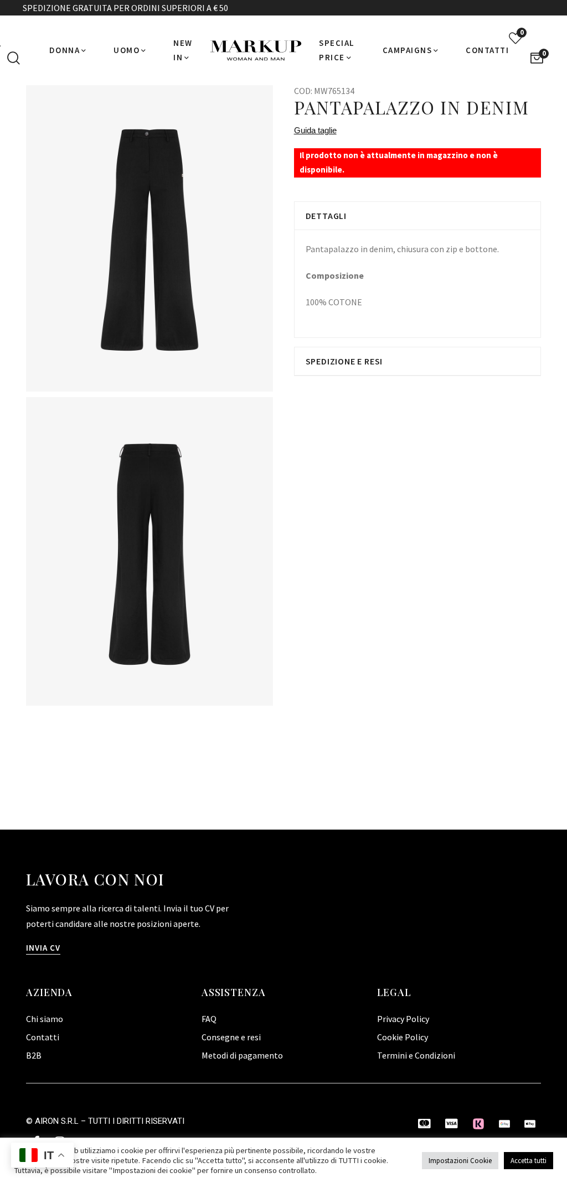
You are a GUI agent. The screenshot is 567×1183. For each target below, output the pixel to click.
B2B (34, 1055)
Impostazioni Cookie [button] (460, 1160)
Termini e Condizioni (416, 1055)
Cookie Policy (402, 1037)
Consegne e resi (231, 1037)
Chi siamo (44, 1018)
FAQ (209, 1018)
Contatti (42, 1037)
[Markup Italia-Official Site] (255, 50)
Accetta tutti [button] (529, 1160)
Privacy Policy (403, 1018)
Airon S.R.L (57, 1121)
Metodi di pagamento (242, 1055)
